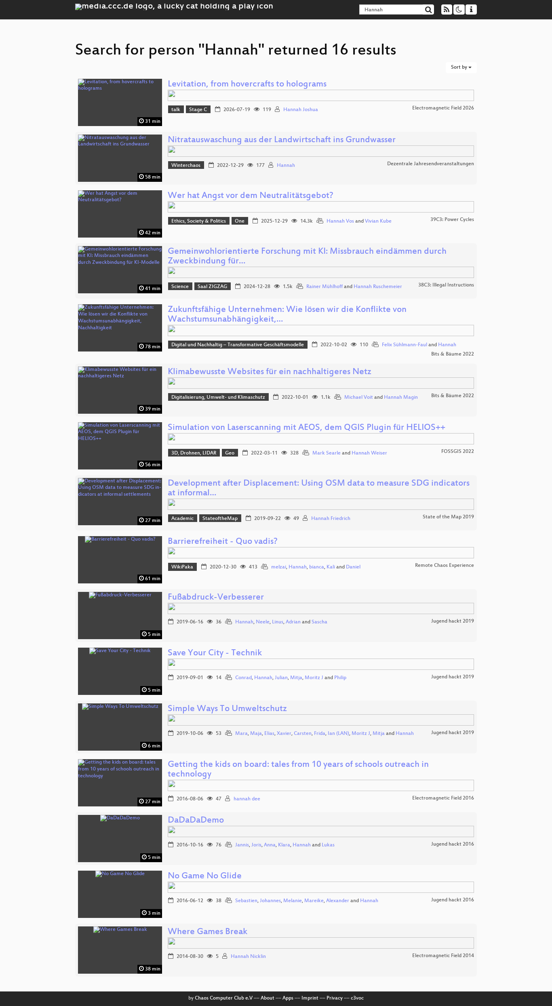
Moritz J (314, 678)
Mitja (296, 678)
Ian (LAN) (338, 734)
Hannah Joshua (300, 110)
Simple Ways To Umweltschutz (227, 709)
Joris (256, 845)
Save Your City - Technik (215, 653)
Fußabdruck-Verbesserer (216, 598)
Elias (269, 734)
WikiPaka (182, 567)
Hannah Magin (401, 397)
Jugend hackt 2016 (452, 844)
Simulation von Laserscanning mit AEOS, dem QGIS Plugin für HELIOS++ (306, 428)
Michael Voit (358, 397)
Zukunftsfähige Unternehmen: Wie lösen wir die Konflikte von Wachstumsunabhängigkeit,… (287, 315)
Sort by (459, 67)
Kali (331, 567)
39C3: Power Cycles (452, 220)
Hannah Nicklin (248, 957)
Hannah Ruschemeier (378, 287)
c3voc (357, 998)
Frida (319, 734)
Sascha (319, 622)
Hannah (286, 165)
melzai (278, 567)
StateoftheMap (220, 519)
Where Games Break (207, 932)
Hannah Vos (340, 221)
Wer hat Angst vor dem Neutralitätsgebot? (250, 196)
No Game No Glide (205, 876)
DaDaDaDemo (196, 821)
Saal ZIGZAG (212, 287)
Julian (281, 678)
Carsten (303, 734)
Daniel (353, 567)
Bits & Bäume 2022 (452, 354)
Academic (182, 519)
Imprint (309, 998)
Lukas (328, 845)
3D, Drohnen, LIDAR (193, 453)
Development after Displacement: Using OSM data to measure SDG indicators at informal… (319, 489)
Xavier (284, 734)
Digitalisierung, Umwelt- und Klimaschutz (218, 397)
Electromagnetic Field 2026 (443, 108)
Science (180, 287)
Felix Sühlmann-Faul (404, 345)
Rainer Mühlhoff (324, 287)
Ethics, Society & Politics (198, 221)
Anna (270, 845)
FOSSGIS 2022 (457, 452)
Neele (263, 622)
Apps (287, 998)
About (267, 998)
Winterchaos (185, 165)
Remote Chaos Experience (444, 565)
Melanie (292, 901)
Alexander (337, 901)
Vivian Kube (378, 221)
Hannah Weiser (369, 453)
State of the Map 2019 (448, 517)
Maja (256, 734)
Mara (241, 734)
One (239, 221)
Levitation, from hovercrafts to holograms (247, 85)
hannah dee (247, 799)
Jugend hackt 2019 (452, 621)
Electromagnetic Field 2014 (443, 956)
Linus (277, 622)
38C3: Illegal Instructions (446, 285)
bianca (316, 567)
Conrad (243, 678)
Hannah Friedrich (330, 519)
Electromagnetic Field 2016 (443, 798)
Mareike (314, 901)
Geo (229, 453)
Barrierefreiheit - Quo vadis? (223, 542)
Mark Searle (326, 453)
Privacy (335, 998)
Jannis (242, 845)
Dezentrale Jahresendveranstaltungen (430, 164)
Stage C (198, 110)
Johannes (270, 901)
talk (175, 110)
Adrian (293, 622)
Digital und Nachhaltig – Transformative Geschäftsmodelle (237, 345)
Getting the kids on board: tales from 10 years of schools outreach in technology (298, 770)
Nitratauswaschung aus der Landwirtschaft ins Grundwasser (282, 140)
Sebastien (246, 901)
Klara (284, 845)
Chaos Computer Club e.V (224, 998)
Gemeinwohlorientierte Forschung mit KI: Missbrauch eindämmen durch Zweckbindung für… (307, 257)
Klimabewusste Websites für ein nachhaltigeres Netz (269, 372)
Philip (340, 678)
